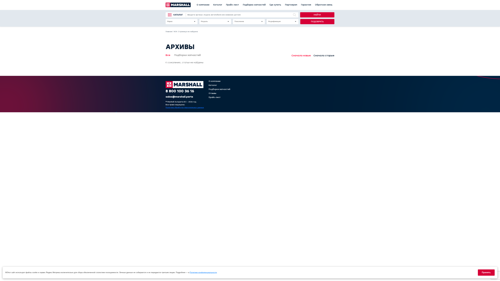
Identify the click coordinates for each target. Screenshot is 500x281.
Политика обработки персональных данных (185, 107)
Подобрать (317, 21)
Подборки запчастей (187, 55)
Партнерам (291, 5)
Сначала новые (301, 55)
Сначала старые (323, 55)
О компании (203, 5)
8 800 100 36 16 (180, 91)
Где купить (275, 5)
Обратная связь (323, 5)
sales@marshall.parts (179, 96)
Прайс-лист (232, 5)
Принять (486, 272)
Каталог (217, 5)
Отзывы (212, 93)
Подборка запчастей (254, 5)
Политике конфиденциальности (203, 272)
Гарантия (306, 5)
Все (168, 55)
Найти (317, 15)
